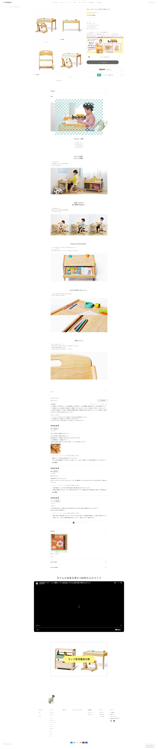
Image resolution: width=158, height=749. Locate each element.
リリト (51, 716)
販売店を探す (101, 714)
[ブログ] (105, 52)
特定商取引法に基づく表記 (114, 718)
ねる (39, 712)
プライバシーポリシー (114, 716)
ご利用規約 (112, 712)
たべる (40, 714)
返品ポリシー (112, 714)
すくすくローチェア (53, 722)
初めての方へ (101, 712)
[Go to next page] (87, 523)
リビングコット (52, 714)
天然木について (90, 714)
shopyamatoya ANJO (149, 747)
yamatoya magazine (149, 745)
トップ (5, 6)
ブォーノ (51, 736)
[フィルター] (99, 400)
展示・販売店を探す (105, 57)
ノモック (51, 718)
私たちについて (90, 712)
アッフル (51, 724)
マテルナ (51, 726)
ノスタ (51, 734)
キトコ (51, 732)
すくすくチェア (52, 720)
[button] (62, 2)
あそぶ (40, 716)
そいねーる (51, 712)
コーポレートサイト (149, 744)
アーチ (51, 730)
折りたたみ (51, 728)
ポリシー (112, 709)
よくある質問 (101, 716)
